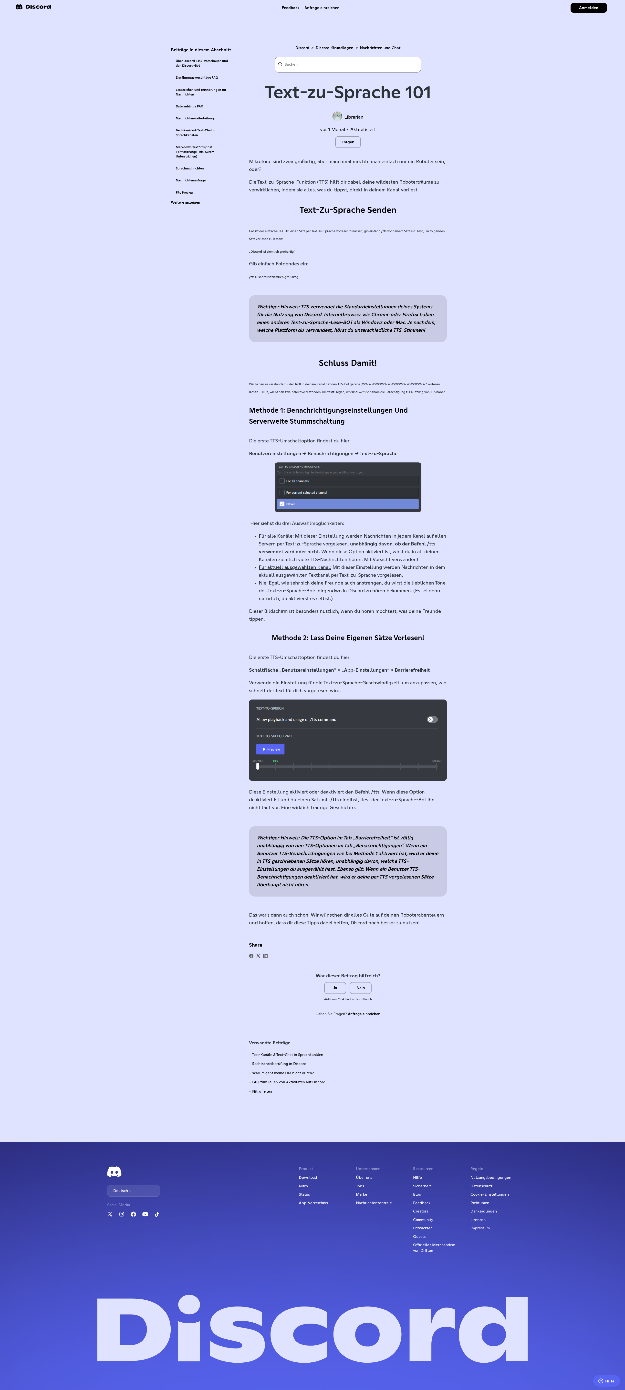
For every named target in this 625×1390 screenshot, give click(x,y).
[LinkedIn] (265, 956)
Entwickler (422, 1228)
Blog (417, 1194)
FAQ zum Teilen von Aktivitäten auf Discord (288, 1082)
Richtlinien (479, 1203)
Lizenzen (478, 1220)
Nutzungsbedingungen (490, 1178)
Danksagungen (483, 1211)
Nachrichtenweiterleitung (195, 118)
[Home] (33, 8)
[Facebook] (251, 956)
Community (423, 1220)
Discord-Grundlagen (335, 48)
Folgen (348, 142)
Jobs (360, 1186)
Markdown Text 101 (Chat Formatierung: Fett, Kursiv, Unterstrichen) (195, 152)
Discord (302, 48)
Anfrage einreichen (322, 8)
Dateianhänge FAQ (189, 106)
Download (308, 1178)
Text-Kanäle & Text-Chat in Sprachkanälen (195, 133)
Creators (420, 1211)
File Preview (184, 192)
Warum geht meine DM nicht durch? (283, 1073)
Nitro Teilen (262, 1091)
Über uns (364, 1178)
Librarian (354, 117)
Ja (335, 988)
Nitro (303, 1186)
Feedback (291, 8)
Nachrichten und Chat (380, 48)
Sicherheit (422, 1186)
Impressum (480, 1228)
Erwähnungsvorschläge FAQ (197, 77)
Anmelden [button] (588, 8)
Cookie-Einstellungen (489, 1194)
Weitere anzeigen (185, 202)
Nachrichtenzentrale (374, 1203)
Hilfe (417, 1178)
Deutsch (121, 1191)
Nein (360, 988)
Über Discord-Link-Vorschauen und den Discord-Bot (202, 63)
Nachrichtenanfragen (192, 180)
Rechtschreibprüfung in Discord (279, 1064)
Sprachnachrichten (190, 168)
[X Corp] (258, 956)
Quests (419, 1237)
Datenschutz (481, 1186)
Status (304, 1194)
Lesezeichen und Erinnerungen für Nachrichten (201, 92)
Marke (361, 1194)
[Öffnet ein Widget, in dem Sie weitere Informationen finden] (606, 1381)
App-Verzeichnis (313, 1203)
